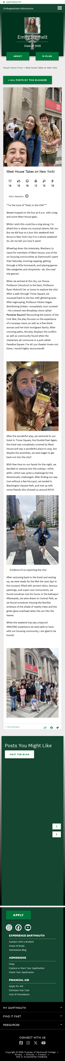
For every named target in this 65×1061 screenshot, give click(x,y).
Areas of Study (17, 945)
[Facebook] (21, 1042)
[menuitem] (32, 943)
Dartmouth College (13, 2)
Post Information (13, 728)
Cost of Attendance (19, 994)
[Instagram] (28, 1042)
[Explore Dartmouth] (4, 2)
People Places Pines (13, 67)
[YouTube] (43, 1042)
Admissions (17, 957)
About (18, 56)
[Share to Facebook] (51, 728)
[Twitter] (36, 1042)
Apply (18, 915)
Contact (42, 1054)
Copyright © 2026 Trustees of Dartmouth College (30, 1052)
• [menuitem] (57, 1052)
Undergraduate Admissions (18, 8)
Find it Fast (34, 1018)
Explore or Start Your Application (26, 968)
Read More (17, 877)
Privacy (18, 1054)
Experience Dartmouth (26, 935)
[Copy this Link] (45, 728)
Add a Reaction (16, 196)
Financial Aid (19, 980)
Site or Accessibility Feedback (31, 1056)
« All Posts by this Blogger (27, 80)
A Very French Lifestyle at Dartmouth (27, 833)
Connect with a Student (21, 941)
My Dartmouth (34, 1009)
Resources (34, 1026)
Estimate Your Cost (19, 990)
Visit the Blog (19, 754)
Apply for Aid (16, 986)
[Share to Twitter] (57, 728)
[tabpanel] (32, 127)
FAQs (11, 963)
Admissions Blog (17, 949)
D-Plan (47, 56)
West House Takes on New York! (41, 67)
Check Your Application (21, 972)
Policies (30, 1054)
